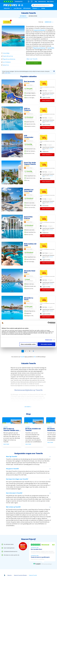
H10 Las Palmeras (27, 109)
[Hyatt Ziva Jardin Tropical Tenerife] (12, 184)
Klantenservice (42, 1)
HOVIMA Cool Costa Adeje (28, 190)
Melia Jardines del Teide (30, 244)
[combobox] (42, 5)
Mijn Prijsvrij (50, 1)
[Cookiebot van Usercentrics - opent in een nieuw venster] (48, 323)
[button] (11, 8)
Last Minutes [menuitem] (17, 8)
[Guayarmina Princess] (12, 238)
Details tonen (48, 339)
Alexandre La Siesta (28, 298)
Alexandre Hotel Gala (29, 271)
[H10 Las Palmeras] (12, 130)
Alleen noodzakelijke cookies (28, 344)
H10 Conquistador (28, 136)
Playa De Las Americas (39, 48)
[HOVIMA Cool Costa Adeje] (12, 211)
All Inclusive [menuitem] (27, 8)
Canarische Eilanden (39, 30)
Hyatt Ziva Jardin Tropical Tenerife (30, 163)
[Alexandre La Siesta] (12, 319)
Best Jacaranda (29, 81)
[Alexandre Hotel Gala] (12, 292)
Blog (36, 1)
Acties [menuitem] (43, 8)
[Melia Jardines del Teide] (12, 265)
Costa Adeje (51, 48)
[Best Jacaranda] (12, 102)
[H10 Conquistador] (12, 157)
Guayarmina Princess (28, 217)
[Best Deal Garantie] (23, 546)
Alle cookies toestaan (46, 344)
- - (29, 85)
